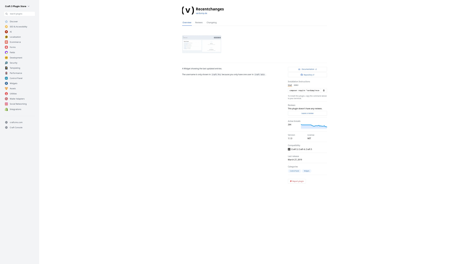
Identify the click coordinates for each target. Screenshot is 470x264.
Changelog (212, 22)
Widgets (13, 83)
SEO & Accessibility (18, 26)
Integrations (15, 109)
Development (16, 57)
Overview (187, 22)
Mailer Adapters (17, 98)
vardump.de (201, 13)
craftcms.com (16, 122)
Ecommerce (15, 42)
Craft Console (16, 127)
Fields (12, 52)
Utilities (13, 93)
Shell (290, 85)
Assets (13, 88)
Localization (15, 37)
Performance (16, 73)
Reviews (199, 22)
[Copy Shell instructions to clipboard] (324, 90)
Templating (15, 68)
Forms (13, 47)
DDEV (296, 85)
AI (11, 31)
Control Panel (16, 78)
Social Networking (18, 104)
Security (13, 62)
